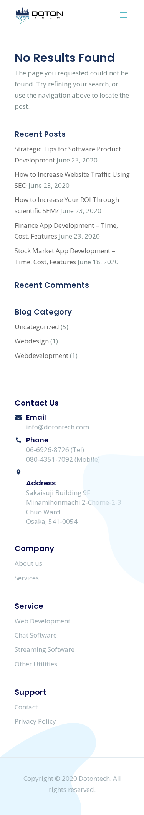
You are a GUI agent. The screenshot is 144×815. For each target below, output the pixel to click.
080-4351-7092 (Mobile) (63, 459)
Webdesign (32, 340)
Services (27, 577)
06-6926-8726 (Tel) (55, 449)
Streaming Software (44, 649)
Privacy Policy (35, 721)
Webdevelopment (41, 355)
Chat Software (36, 635)
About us (28, 563)
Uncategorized (37, 326)
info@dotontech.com (57, 426)
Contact (26, 706)
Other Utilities (36, 663)
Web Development (42, 620)
